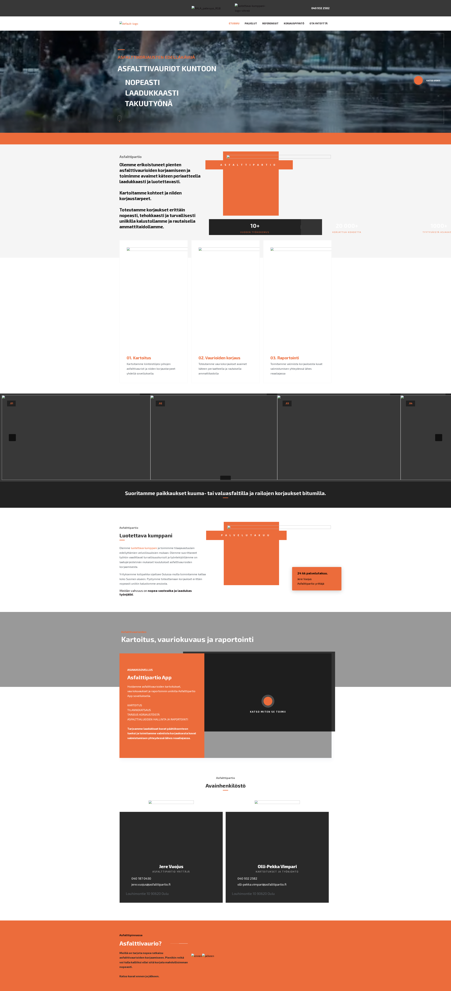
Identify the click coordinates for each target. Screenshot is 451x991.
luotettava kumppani (144, 548)
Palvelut (251, 23)
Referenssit (270, 23)
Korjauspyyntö (294, 23)
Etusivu (234, 23)
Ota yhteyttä (319, 23)
